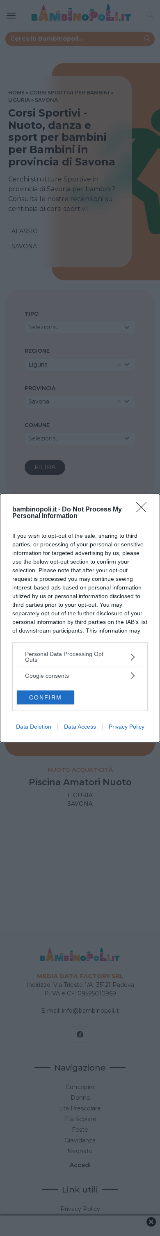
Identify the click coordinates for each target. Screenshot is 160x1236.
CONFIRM (45, 697)
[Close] (144, 510)
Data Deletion (33, 726)
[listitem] (80, 657)
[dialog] (80, 618)
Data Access (80, 726)
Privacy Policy (126, 726)
